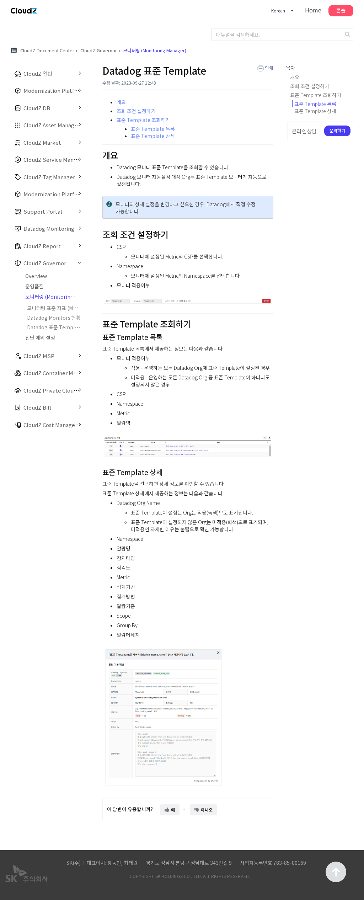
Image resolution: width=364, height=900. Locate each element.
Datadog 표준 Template (54, 327)
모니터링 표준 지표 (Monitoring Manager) (73, 307)
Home (313, 10)
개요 (121, 102)
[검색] (348, 34)
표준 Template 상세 (153, 135)
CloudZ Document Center (47, 50)
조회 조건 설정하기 (136, 111)
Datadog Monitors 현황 (54, 317)
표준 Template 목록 (153, 128)
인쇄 (269, 67)
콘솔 (341, 10)
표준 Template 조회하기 (143, 119)
